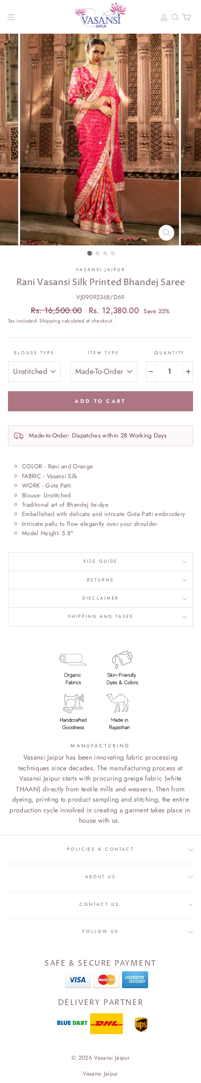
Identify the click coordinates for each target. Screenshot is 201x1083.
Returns (100, 580)
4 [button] (113, 253)
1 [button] (89, 253)
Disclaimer (100, 598)
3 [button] (105, 253)
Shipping (49, 320)
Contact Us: (100, 904)
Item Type (103, 353)
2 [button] (98, 253)
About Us (100, 877)
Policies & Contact (100, 849)
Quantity (169, 353)
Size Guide (100, 561)
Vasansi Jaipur (100, 269)
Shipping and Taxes (101, 616)
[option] (100, 139)
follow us (100, 931)
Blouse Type (34, 353)
